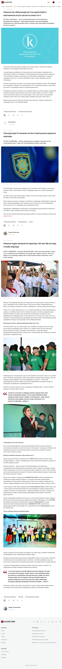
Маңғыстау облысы (10, 111)
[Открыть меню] (59, 2)
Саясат (3, 633)
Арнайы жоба (35, 6)
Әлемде (3, 642)
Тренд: (3, 6)
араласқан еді (7, 216)
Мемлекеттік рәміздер (38, 636)
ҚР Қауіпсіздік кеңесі (25, 111)
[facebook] (45, 621)
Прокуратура (22, 222)
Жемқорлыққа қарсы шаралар (40, 639)
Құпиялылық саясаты (38, 633)
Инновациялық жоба (32, 597)
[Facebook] (17, 115)
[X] (22, 115)
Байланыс (3, 654)
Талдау (3, 636)
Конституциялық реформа (24, 6)
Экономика (4, 639)
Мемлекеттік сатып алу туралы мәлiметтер (44, 642)
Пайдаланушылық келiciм (39, 630)
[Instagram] (4, 115)
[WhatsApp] (9, 115)
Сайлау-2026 (9, 6)
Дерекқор (43, 6)
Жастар (20, 597)
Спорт (31, 222)
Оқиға (2, 630)
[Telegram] (13, 115)
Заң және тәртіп (51, 6)
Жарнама (3, 657)
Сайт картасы (5, 651)
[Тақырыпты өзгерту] (54, 2)
